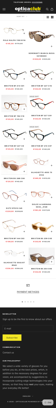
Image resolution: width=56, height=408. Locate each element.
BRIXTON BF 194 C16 (14, 116)
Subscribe (12, 337)
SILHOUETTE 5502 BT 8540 (14, 264)
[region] (28, 290)
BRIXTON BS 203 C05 (41, 269)
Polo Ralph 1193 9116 (14, 40)
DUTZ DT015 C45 (14, 208)
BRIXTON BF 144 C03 (14, 238)
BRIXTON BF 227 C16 (42, 86)
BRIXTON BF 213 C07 (42, 146)
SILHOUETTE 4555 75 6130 (41, 173)
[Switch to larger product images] (48, 17)
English (27, 396)
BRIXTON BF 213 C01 (14, 86)
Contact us (8, 352)
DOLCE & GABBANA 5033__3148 (41, 205)
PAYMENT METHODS (28, 292)
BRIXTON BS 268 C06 (14, 178)
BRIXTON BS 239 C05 (41, 238)
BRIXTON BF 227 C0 (14, 146)
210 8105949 (37, 2)
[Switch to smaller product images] (52, 17)
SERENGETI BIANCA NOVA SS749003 (42, 54)
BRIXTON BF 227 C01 (42, 116)
